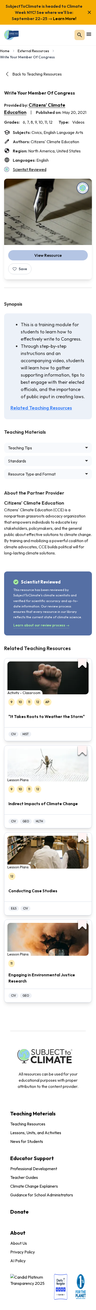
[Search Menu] (79, 35)
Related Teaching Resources (41, 408)
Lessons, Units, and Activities (35, 1132)
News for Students (26, 1141)
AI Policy (18, 1260)
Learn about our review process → (41, 625)
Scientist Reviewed (29, 169)
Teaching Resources (27, 1123)
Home (4, 51)
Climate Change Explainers (34, 1186)
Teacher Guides (24, 1177)
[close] (89, 12)
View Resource (48, 255)
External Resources (33, 51)
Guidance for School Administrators (41, 1194)
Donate (19, 1211)
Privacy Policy (22, 1251)
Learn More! (64, 18)
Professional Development (33, 1168)
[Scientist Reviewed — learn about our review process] (83, 188)
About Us (18, 1243)
